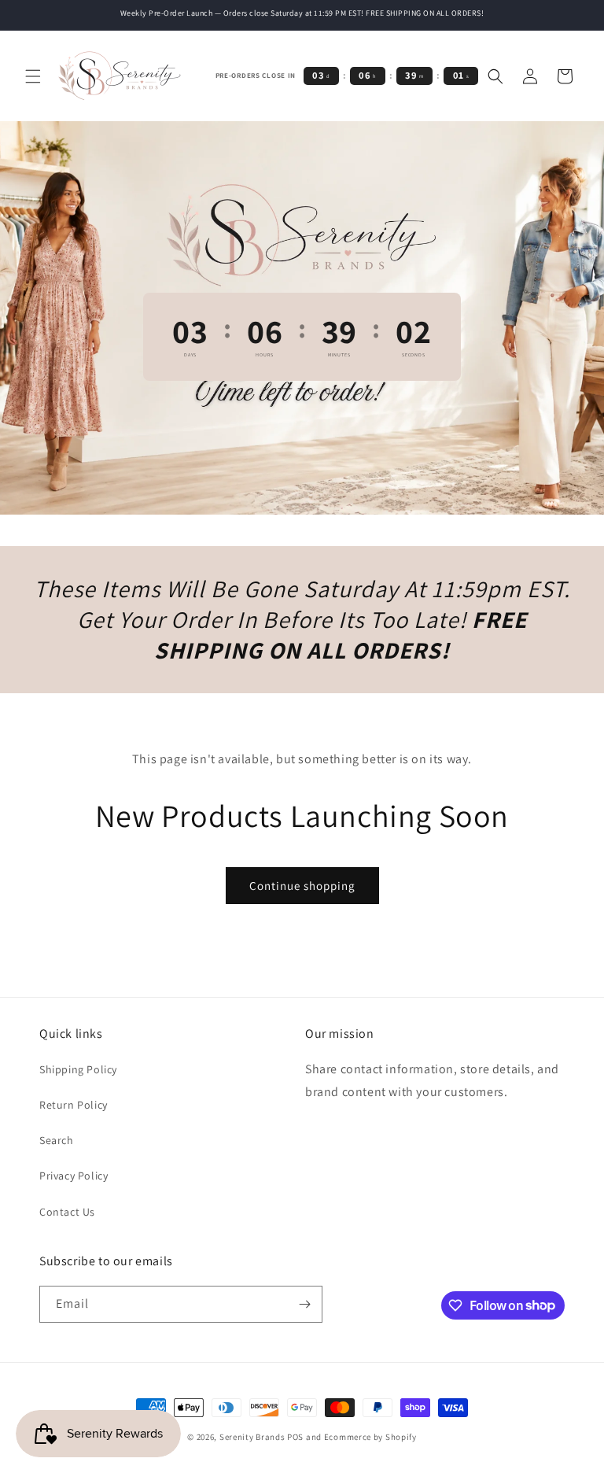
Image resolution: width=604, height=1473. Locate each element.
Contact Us (67, 1212)
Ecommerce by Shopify (370, 1436)
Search (56, 1140)
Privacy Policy (73, 1175)
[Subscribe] (304, 1304)
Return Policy (73, 1105)
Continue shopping (302, 885)
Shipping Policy (78, 1069)
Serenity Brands (252, 1436)
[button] (33, 76)
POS (295, 1436)
